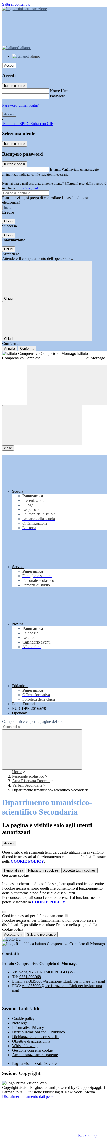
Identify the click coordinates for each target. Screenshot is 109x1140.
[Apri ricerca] (67, 385)
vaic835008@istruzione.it (64, 981)
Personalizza (13, 870)
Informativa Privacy (28, 1027)
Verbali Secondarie (27, 785)
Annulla (9, 348)
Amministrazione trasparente (35, 1055)
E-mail (55, 169)
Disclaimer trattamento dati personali (31, 1096)
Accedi (9, 65)
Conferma (27, 348)
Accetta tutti (79, 870)
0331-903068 (30, 977)
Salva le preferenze (41, 934)
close (8, 448)
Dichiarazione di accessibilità (35, 1036)
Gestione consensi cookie (32, 1050)
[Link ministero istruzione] (24, 9)
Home (17, 772)
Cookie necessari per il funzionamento (33, 916)
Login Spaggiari (27, 188)
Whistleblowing (25, 1046)
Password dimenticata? (20, 105)
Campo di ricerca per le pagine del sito (32, 721)
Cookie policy (23, 1018)
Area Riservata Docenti (31, 781)
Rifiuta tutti (43, 870)
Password (57, 96)
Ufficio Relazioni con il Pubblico (38, 1032)
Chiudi (8, 221)
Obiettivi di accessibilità (31, 1041)
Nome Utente (60, 91)
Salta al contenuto (16, 4)
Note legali (21, 1023)
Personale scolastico (28, 776)
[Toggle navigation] (42, 425)
